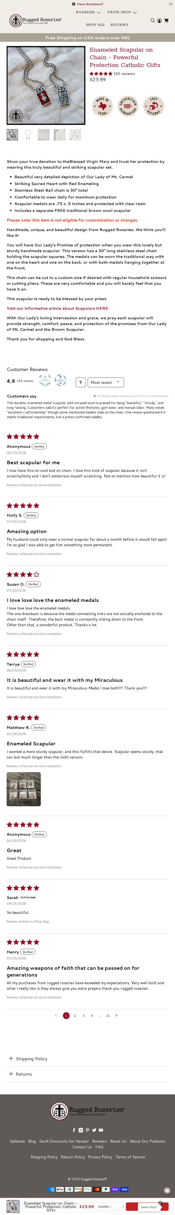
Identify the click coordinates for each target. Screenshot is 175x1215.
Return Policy (73, 1157)
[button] (101, 73)
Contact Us (82, 1147)
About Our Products (147, 1141)
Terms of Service (130, 1157)
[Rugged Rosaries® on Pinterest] (87, 1131)
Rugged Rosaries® (94, 1179)
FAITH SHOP (119, 12)
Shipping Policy (44, 1157)
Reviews (99, 1141)
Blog (32, 1141)
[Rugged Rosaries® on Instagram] (81, 1131)
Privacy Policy (100, 1157)
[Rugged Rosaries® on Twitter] (94, 1131)
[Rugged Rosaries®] (35, 20)
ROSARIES (85, 12)
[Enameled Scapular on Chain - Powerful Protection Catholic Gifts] (46, 85)
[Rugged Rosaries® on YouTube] (101, 1131)
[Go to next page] (117, 1015)
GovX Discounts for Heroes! (64, 1141)
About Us (118, 1141)
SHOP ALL (95, 25)
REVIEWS (119, 25)
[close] (171, 4)
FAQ (99, 1147)
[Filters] (81, 382)
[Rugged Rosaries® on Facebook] (74, 1131)
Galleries (17, 1141)
